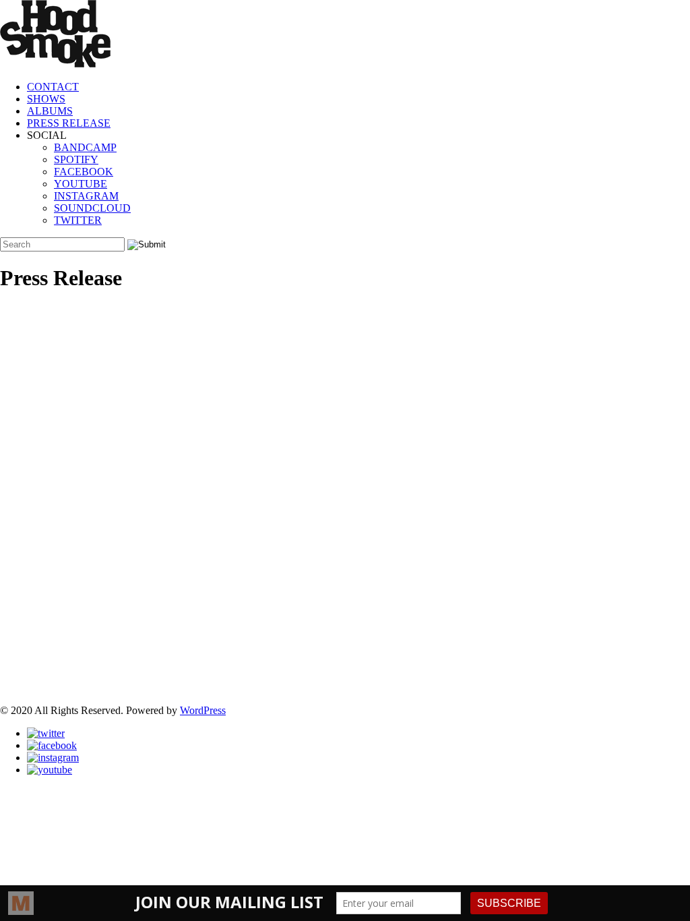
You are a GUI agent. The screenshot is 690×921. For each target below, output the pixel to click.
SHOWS (46, 99)
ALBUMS (50, 111)
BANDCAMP (85, 147)
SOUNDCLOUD (92, 208)
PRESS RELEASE (69, 123)
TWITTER (78, 220)
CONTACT (53, 86)
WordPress (203, 710)
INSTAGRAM (86, 196)
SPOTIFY (76, 159)
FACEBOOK (83, 171)
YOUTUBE (80, 183)
